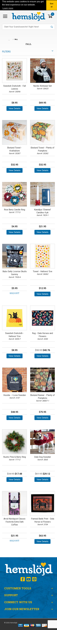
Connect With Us (18, 602)
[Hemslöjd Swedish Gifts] (28, 568)
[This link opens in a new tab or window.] (23, 579)
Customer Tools (17, 588)
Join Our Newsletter (21, 609)
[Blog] (34, 579)
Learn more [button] (8, 8)
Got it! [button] (51, 5)
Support (11, 595)
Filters (6, 51)
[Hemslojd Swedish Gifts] (28, 16)
